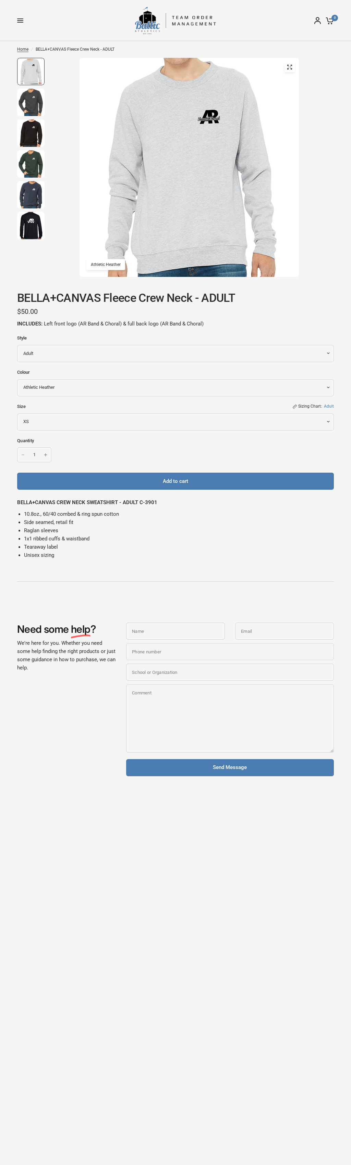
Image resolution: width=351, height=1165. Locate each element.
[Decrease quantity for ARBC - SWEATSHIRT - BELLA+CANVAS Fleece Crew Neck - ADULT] (22, 455)
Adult (329, 406)
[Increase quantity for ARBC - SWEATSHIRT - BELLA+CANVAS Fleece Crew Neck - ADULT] (45, 455)
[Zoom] (290, 67)
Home (22, 49)
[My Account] (317, 20)
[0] (328, 20)
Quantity (25, 440)
